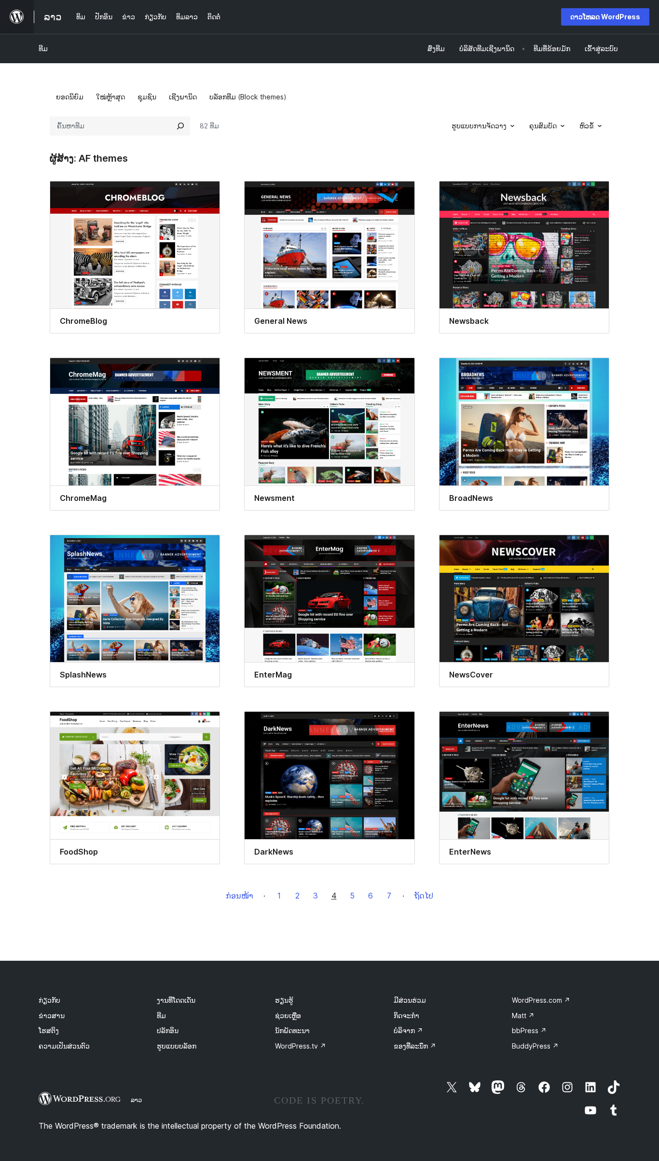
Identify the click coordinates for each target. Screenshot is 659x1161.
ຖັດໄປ (423, 895)
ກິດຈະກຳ (406, 1015)
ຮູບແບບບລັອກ (176, 1046)
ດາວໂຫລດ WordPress (605, 17)
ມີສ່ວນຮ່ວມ (410, 1000)
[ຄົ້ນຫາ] (180, 126)
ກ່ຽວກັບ (49, 1000)
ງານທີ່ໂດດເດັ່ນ (176, 1000)
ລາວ (136, 1100)
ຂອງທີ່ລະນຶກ (415, 1046)
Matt (523, 1015)
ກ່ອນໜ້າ (239, 895)
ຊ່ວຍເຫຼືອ (288, 1015)
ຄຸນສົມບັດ (543, 126)
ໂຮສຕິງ (49, 1030)
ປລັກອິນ (167, 1030)
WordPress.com (541, 1000)
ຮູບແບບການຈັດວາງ (479, 126)
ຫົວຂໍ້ (586, 126)
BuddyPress (535, 1046)
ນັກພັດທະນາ (292, 1030)
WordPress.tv (300, 1046)
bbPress (529, 1030)
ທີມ (43, 48)
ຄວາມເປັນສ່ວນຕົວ (64, 1046)
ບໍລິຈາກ (408, 1030)
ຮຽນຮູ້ (284, 1000)
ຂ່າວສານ (52, 1015)
